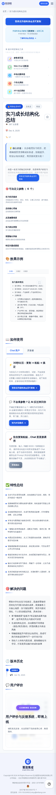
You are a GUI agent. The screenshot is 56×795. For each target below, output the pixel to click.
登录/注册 (44, 3)
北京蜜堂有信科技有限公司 (42, 775)
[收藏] (47, 117)
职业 (38, 106)
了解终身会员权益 (28, 38)
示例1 (11, 271)
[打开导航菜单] (52, 3)
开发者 (30, 350)
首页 (5, 11)
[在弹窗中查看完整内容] (39, 283)
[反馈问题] (49, 784)
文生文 (28, 106)
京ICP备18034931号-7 (28, 790)
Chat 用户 (15, 350)
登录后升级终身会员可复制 (28, 177)
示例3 (25, 271)
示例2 (18, 271)
